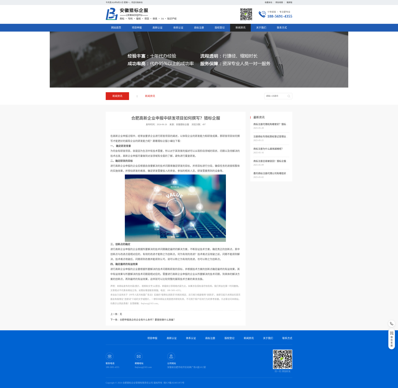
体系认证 (178, 27)
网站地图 (279, 2)
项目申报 (137, 27)
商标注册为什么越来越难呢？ (268, 149)
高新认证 (157, 27)
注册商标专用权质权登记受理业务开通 (273, 136)
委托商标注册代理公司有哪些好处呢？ (273, 173)
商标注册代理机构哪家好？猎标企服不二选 (275, 124)
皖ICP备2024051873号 (174, 383)
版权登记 (220, 27)
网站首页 (116, 27)
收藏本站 (268, 2)
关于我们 (261, 27)
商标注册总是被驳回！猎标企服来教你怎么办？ (277, 161)
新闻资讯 (240, 27)
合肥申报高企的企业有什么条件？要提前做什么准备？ (148, 319)
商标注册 (199, 27)
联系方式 (282, 27)
